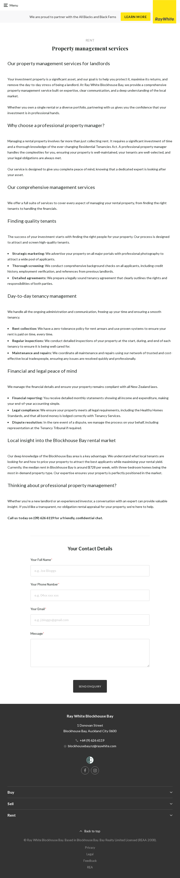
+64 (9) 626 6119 (92, 740)
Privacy (90, 847)
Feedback (90, 861)
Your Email (37, 609)
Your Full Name (40, 560)
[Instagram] (95, 770)
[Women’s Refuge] (90, 760)
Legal (90, 854)
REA (90, 867)
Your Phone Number (44, 584)
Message (36, 633)
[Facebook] (85, 770)
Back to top (92, 831)
